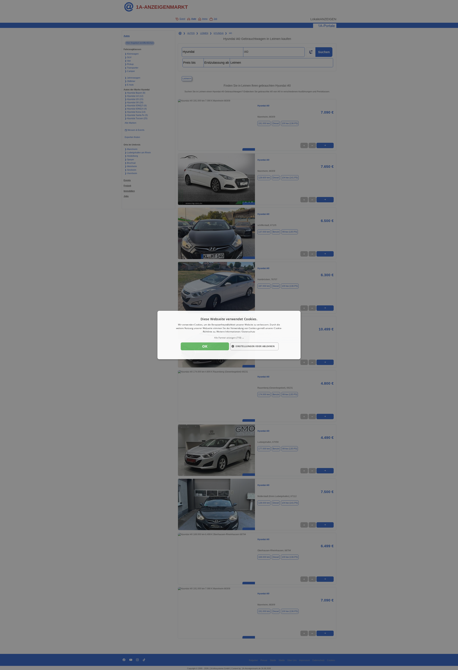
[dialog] (229, 335)
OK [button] (205, 346)
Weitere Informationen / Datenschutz (235, 331)
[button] (229, 337)
